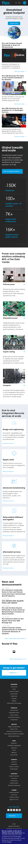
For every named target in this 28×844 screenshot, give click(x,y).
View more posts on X (17, 659)
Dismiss (9, 842)
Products (14, 708)
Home (14, 824)
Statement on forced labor (14, 828)
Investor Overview (14, 776)
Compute (7, 385)
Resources (14, 747)
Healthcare (14, 696)
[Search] (16, 3)
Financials (14, 778)
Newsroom (14, 743)
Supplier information (14, 826)
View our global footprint (11, 171)
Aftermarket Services (14, 736)
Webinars (14, 752)
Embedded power (10, 318)
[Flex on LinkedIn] (11, 810)
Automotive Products (14, 717)
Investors (14, 773)
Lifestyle (14, 700)
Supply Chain (14, 729)
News (14, 741)
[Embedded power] (14, 308)
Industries (14, 684)
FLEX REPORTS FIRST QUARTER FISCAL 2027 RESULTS (12, 602)
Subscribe (12, 816)
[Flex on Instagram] (17, 810)
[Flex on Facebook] (14, 810)
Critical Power (14, 710)
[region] (14, 23)
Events (14, 750)
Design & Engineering (14, 726)
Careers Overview (14, 792)
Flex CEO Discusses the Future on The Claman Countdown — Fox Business (13, 77)
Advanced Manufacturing (14, 731)
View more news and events (15, 638)
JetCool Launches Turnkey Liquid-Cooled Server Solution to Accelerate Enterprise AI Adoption (14, 630)
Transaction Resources (14, 785)
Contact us (13, 673)
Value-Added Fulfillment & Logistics (14, 733)
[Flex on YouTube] (20, 810)
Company (14, 759)
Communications (14, 691)
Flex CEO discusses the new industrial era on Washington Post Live (12, 110)
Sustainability (14, 769)
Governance (14, 780)
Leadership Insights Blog (14, 745)
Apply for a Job (14, 799)
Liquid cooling (9, 352)
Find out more (19, 71)
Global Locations (14, 766)
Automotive (14, 686)
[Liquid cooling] (14, 342)
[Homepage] (6, 2)
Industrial (14, 698)
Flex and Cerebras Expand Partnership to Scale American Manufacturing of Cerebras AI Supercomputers (13, 611)
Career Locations (14, 797)
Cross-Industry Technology (14, 703)
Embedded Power (14, 712)
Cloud (14, 689)
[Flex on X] (8, 810)
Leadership (14, 764)
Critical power (9, 284)
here (19, 836)
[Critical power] (14, 275)
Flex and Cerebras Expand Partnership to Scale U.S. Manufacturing (12, 45)
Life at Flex (14, 794)
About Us (14, 762)
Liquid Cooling (14, 715)
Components (14, 719)
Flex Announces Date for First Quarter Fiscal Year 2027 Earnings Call (12, 621)
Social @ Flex (14, 755)
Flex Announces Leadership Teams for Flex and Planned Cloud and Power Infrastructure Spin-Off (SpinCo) (13, 593)
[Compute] (14, 376)
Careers (14, 790)
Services (14, 724)
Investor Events (14, 783)
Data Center (14, 693)
